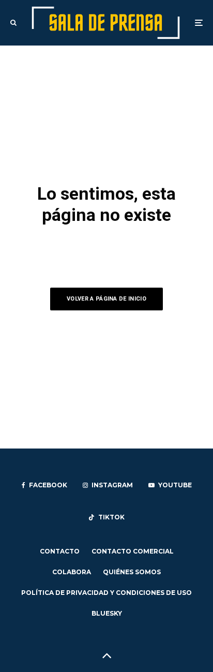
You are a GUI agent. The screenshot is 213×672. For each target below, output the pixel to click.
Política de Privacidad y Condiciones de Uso (106, 592)
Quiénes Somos (132, 572)
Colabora (71, 572)
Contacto (60, 551)
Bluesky (107, 613)
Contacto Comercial (133, 551)
